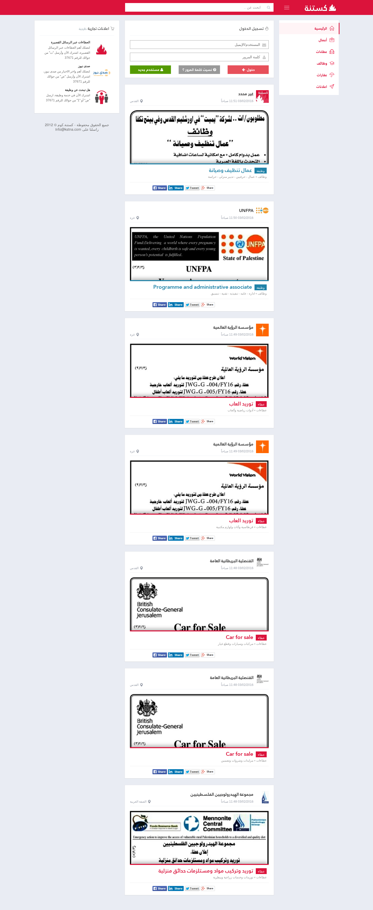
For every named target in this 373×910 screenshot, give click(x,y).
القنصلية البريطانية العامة (231, 561)
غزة (132, 218)
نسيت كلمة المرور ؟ (197, 69)
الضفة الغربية (138, 801)
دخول (250, 69)
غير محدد (245, 94)
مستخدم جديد (149, 69)
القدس (134, 101)
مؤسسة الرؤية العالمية (233, 327)
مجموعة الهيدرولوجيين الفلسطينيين (222, 794)
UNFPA (246, 211)
